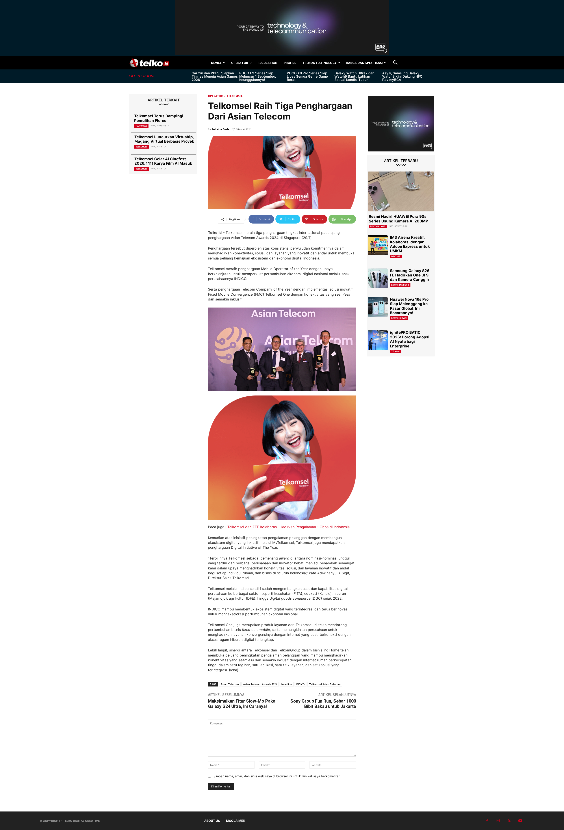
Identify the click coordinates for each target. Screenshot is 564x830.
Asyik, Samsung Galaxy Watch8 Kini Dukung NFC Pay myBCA (402, 76)
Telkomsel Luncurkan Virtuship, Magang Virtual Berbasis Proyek (164, 139)
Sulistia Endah (221, 129)
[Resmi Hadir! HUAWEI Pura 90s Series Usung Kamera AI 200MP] (401, 191)
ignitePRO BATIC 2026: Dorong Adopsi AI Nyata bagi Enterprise (409, 339)
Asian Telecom (230, 684)
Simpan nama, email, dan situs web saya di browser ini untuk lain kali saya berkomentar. (276, 776)
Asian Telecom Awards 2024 (260, 684)
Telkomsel (141, 126)
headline (286, 684)
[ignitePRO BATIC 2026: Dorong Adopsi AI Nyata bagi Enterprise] (378, 340)
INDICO (300, 684)
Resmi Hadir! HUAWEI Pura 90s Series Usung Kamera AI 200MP (398, 218)
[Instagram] (498, 820)
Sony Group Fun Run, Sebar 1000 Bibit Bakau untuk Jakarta (323, 703)
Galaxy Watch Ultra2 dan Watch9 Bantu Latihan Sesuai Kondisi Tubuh (354, 76)
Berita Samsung (400, 285)
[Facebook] (487, 820)
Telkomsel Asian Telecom (325, 684)
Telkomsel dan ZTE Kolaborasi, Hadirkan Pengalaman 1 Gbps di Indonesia (288, 527)
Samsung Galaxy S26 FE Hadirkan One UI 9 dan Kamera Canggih (409, 275)
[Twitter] (509, 820)
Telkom (395, 351)
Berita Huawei (377, 226)
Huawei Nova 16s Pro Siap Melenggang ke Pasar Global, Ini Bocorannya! (409, 306)
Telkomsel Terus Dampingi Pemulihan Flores (158, 118)
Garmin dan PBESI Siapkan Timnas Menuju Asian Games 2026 (215, 76)
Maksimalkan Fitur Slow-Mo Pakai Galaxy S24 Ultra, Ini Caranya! (242, 703)
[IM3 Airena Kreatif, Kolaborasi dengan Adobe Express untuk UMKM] (378, 245)
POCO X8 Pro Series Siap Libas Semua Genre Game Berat (307, 76)
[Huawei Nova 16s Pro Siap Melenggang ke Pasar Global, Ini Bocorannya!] (378, 307)
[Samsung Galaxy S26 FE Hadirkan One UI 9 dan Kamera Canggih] (378, 279)
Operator (215, 96)
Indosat (395, 256)
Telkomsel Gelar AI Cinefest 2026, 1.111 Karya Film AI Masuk (163, 161)
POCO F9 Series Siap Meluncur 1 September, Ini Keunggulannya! (259, 76)
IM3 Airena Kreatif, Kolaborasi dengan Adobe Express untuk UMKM (410, 244)
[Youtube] (520, 820)
